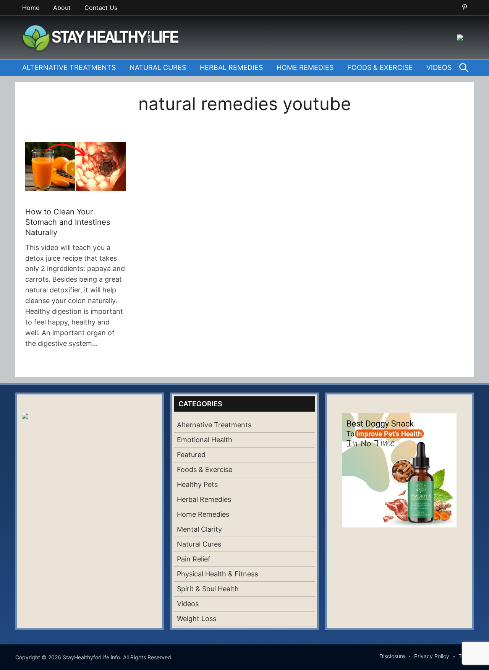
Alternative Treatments (69, 67)
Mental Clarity (199, 529)
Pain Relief (193, 559)
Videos (439, 67)
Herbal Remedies (231, 67)
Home (30, 7)
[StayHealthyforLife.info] (102, 36)
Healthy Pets (197, 484)
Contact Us (100, 7)
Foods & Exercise (380, 67)
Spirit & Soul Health (208, 589)
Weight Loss (196, 619)
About (62, 7)
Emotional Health (204, 440)
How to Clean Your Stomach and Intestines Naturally (67, 222)
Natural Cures (158, 67)
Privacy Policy (431, 656)
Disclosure (392, 656)
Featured (191, 455)
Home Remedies (305, 67)
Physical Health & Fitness (217, 574)
